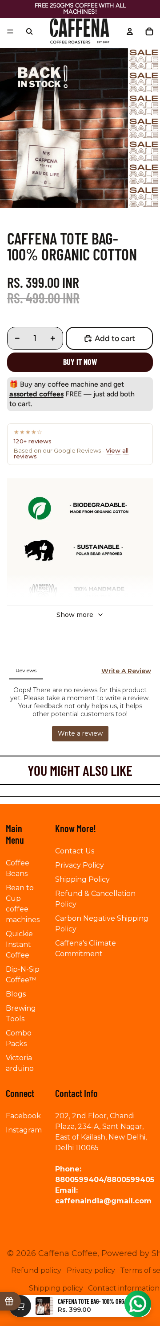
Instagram (24, 1130)
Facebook (23, 1116)
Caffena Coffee (67, 1253)
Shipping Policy (82, 879)
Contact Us (74, 851)
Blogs (16, 994)
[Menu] (10, 31)
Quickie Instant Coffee (19, 944)
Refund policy (36, 1270)
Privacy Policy (79, 865)
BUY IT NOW (80, 362)
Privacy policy (91, 1270)
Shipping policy (56, 1288)
